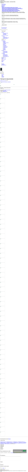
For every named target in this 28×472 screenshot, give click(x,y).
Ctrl (7, 92)
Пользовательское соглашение (11, 470)
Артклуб (4, 39)
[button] (4, 4)
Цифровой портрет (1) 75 (3, 442)
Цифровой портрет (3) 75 (10, 441)
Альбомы (3, 76)
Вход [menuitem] (2, 28)
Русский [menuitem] (3, 27)
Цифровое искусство (3, 80)
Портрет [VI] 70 (21, 442)
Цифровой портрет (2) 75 (22, 441)
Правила (6, 470)
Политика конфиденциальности (19, 470)
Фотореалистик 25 (2, 443)
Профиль (3, 74)
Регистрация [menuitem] (4, 28)
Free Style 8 (9, 443)
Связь (2, 75)
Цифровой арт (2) (5, 91)
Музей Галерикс (4, 31)
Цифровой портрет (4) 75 (3, 441)
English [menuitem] (5, 27)
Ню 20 (6, 443)
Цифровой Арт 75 (16, 441)
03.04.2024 (4, 90)
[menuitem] (6, 27)
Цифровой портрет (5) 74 (10, 442)
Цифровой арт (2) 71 (16, 442)
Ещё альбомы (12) (13, 443)
